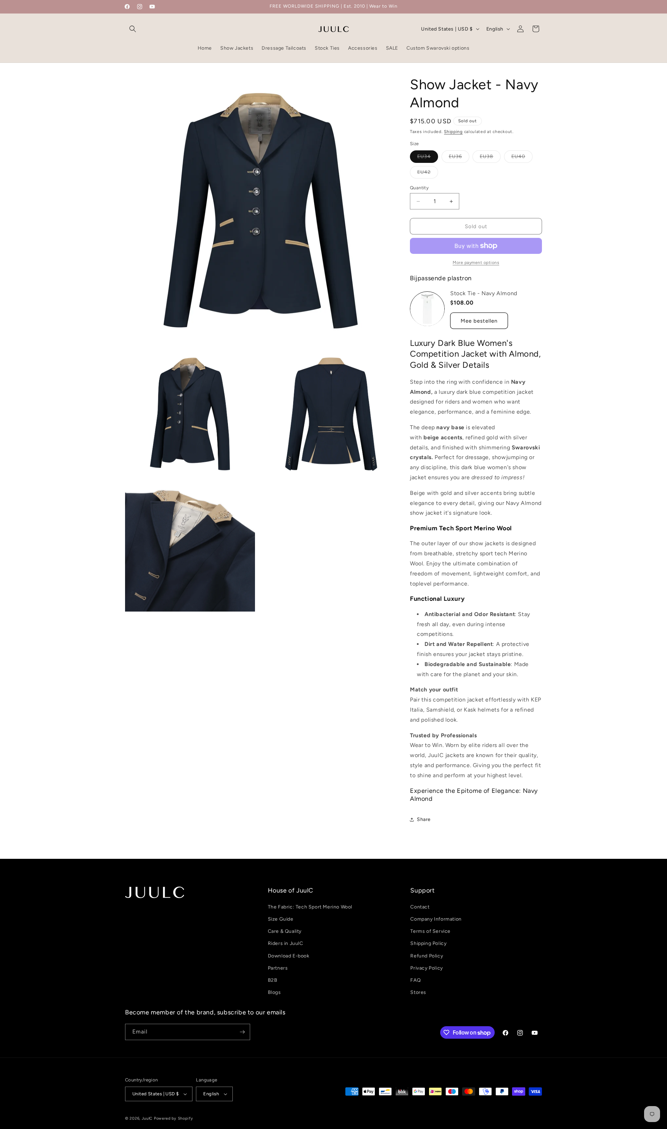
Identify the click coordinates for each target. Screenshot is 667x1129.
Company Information (435, 919)
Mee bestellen (479, 321)
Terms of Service (430, 931)
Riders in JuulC (285, 943)
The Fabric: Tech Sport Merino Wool (310, 907)
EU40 (522, 158)
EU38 (490, 158)
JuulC (147, 1118)
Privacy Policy (426, 968)
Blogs (274, 992)
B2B (273, 980)
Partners (278, 968)
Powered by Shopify (173, 1118)
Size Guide (281, 919)
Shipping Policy (428, 943)
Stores (418, 992)
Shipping (453, 131)
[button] (132, 28)
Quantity (419, 187)
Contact (419, 907)
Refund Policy (426, 955)
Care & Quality (285, 931)
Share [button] (424, 819)
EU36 (459, 158)
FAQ (415, 980)
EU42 (427, 174)
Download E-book (289, 955)
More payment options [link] (476, 262)
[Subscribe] (242, 1032)
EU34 (427, 158)
